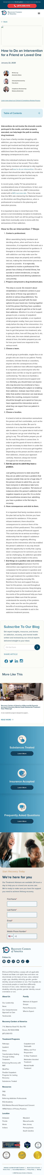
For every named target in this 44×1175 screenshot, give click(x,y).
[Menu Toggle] (39, 13)
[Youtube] (18, 961)
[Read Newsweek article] (11, 1145)
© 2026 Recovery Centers (22, 1173)
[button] (39, 113)
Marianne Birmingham (17, 91)
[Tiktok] (22, 961)
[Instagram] (13, 961)
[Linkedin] (8, 961)
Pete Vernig (15, 83)
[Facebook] (4, 961)
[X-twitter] (27, 961)
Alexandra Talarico (16, 75)
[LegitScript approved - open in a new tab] (27, 1147)
